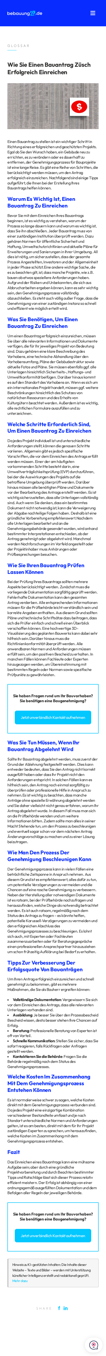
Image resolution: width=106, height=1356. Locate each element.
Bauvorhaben (78, 695)
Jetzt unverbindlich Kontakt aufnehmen (53, 717)
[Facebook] (60, 1308)
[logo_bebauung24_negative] (24, 12)
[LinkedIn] (67, 1308)
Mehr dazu (20, 1281)
